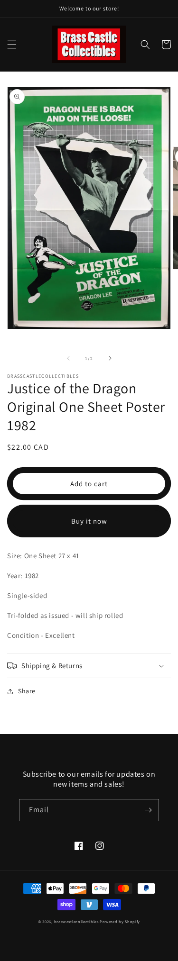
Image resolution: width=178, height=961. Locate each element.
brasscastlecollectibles (76, 921)
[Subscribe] (148, 810)
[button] (11, 44)
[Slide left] (68, 358)
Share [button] (27, 691)
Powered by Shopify (120, 921)
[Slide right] (110, 358)
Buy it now (89, 521)
